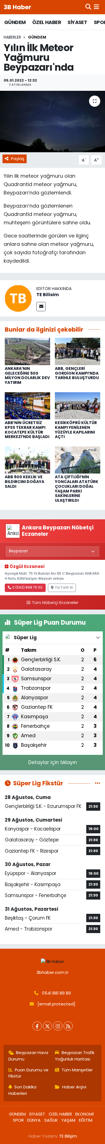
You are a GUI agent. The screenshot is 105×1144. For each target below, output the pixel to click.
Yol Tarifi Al (64, 587)
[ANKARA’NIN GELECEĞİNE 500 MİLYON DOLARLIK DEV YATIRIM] (27, 351)
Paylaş (17, 158)
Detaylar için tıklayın (52, 762)
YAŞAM (68, 1120)
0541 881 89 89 (56, 993)
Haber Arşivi (74, 1087)
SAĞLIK (51, 1120)
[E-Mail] (41, 306)
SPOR (18, 1120)
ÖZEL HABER (46, 22)
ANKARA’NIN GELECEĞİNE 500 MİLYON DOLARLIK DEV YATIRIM (27, 375)
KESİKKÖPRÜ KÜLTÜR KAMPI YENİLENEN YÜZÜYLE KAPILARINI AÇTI (76, 429)
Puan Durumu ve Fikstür (28, 1073)
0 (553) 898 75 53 (27, 587)
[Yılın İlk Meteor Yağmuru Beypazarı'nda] (52, 121)
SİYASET (77, 22)
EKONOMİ (84, 1114)
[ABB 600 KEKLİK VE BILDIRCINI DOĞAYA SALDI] (27, 459)
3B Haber (17, 7)
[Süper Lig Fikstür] (97, 783)
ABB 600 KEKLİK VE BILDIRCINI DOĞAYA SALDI (24, 481)
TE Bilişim (68, 1136)
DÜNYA (34, 1120)
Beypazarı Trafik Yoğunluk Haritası (74, 1056)
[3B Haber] (53, 961)
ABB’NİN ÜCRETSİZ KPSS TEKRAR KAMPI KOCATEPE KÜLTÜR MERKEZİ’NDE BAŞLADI (27, 429)
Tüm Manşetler (77, 1070)
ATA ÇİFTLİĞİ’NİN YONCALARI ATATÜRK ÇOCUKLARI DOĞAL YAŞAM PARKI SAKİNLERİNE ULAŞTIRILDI (76, 488)
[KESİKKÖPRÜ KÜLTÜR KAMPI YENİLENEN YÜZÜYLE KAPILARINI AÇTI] (77, 405)
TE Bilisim (47, 294)
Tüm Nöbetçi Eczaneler (55, 602)
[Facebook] (37, 1026)
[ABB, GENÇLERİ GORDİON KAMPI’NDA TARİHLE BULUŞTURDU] (77, 351)
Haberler (12, 37)
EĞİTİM (85, 1120)
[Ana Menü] (96, 7)
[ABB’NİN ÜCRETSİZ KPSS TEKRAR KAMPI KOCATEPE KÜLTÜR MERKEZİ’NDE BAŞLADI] (27, 405)
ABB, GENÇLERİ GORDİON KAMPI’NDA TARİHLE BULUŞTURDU (77, 373)
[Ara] (88, 7)
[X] (47, 1026)
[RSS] (68, 1026)
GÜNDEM (14, 22)
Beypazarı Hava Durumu (28, 1056)
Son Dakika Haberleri (22, 1090)
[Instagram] (57, 1026)
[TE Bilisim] (18, 298)
